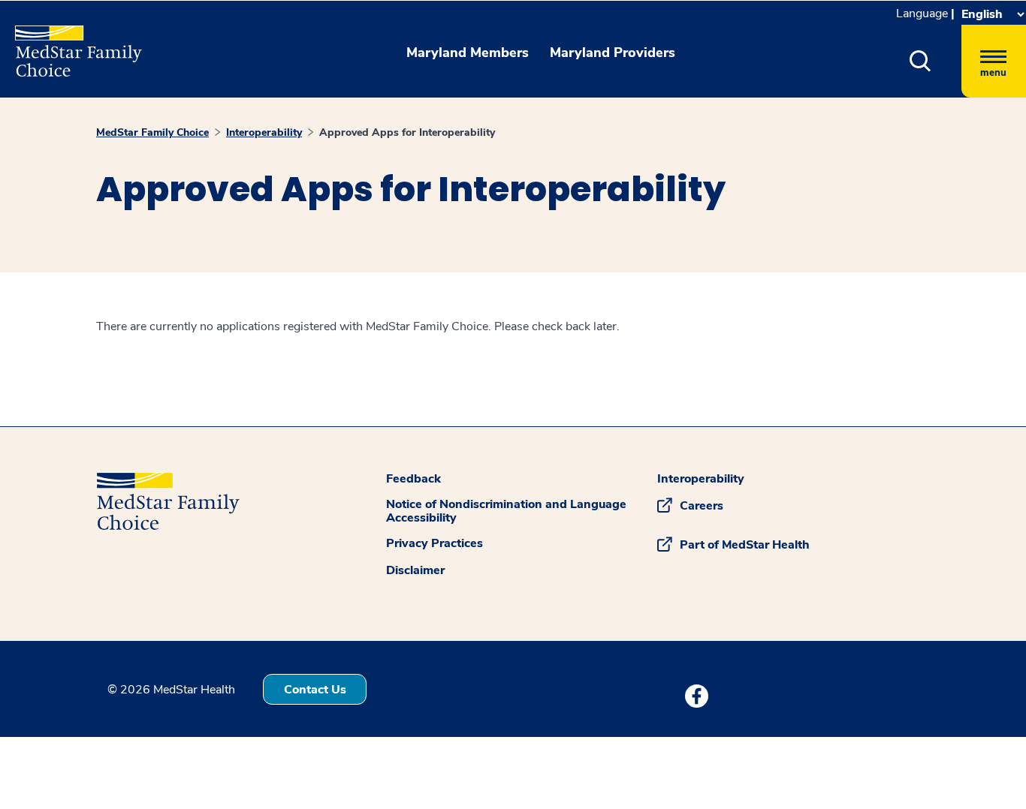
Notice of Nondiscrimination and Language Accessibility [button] (506, 511)
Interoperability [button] (700, 479)
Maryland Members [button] (467, 53)
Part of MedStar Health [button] (745, 545)
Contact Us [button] (315, 689)
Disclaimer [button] (415, 570)
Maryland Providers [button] (612, 53)
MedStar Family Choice (152, 132)
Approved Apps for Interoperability (407, 132)
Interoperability (264, 132)
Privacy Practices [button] (434, 543)
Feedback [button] (413, 479)
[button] (920, 61)
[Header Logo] (71, 45)
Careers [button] (701, 506)
